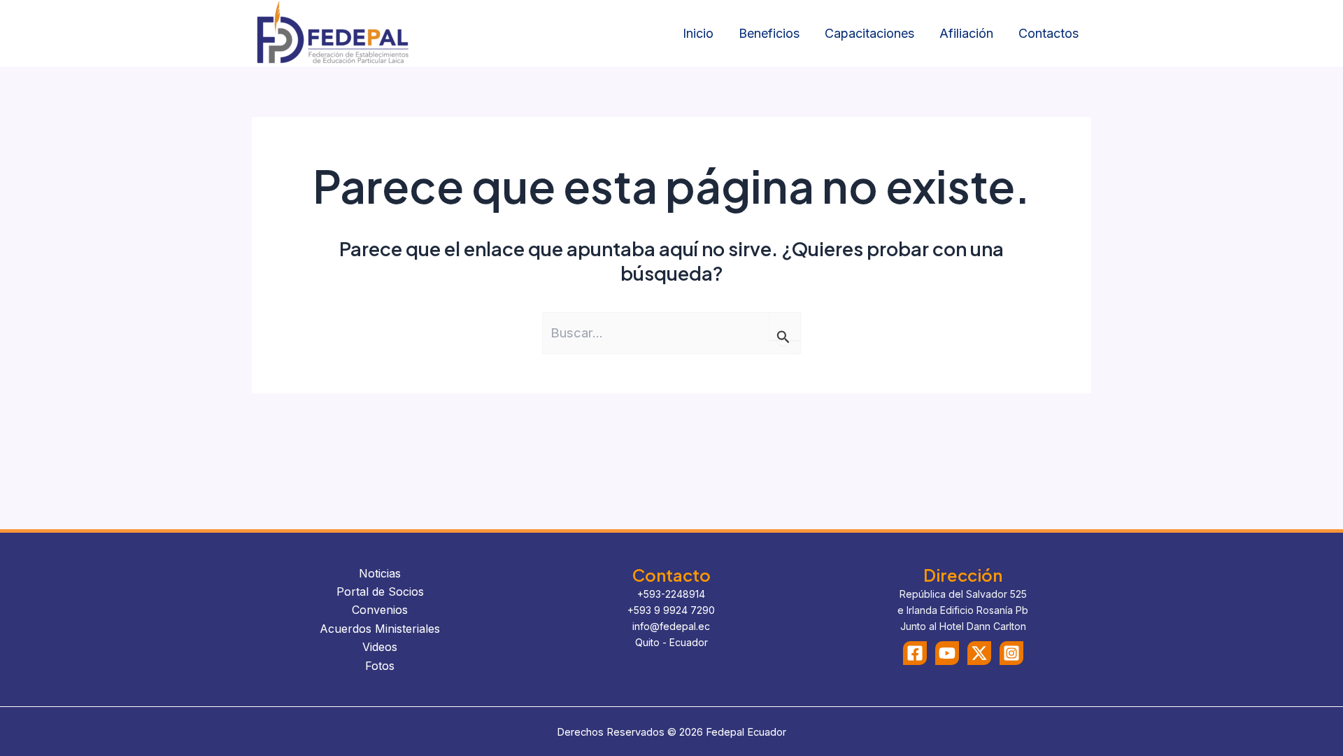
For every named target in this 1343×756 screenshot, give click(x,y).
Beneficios (769, 33)
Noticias (380, 573)
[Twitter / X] (979, 653)
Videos (379, 647)
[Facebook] (915, 653)
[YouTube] (947, 653)
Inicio (698, 33)
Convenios (380, 610)
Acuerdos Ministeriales (380, 629)
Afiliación (966, 33)
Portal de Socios (380, 591)
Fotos (380, 666)
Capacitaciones (869, 33)
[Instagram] (1011, 653)
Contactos (1048, 33)
